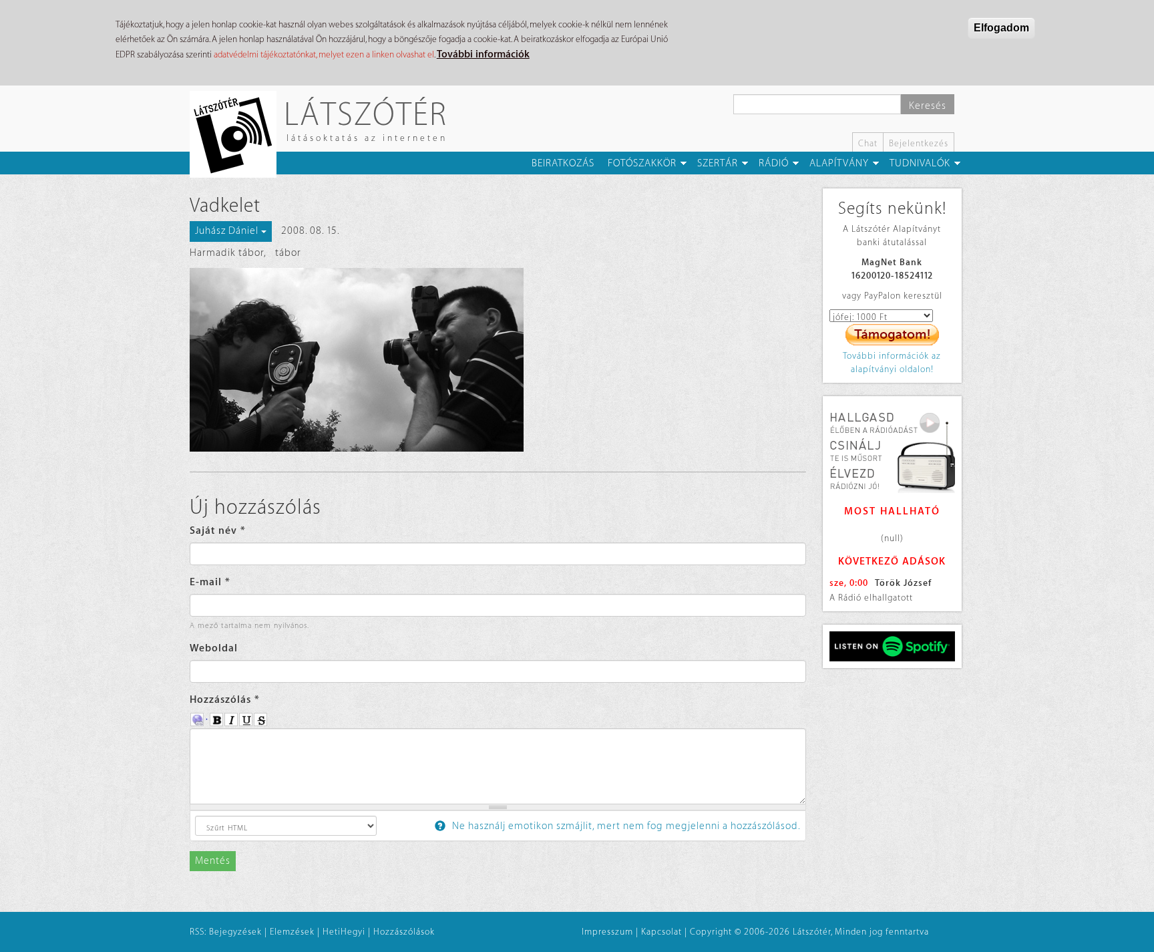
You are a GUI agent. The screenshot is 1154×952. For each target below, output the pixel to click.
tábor (288, 253)
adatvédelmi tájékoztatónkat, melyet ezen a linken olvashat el (324, 54)
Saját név (218, 530)
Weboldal (214, 648)
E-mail (210, 582)
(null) (892, 538)
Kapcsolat (661, 932)
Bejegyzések (235, 932)
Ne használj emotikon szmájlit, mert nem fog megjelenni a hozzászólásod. (625, 826)
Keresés (927, 106)
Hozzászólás (225, 699)
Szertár (717, 163)
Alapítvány (839, 163)
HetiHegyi (344, 932)
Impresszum (607, 932)
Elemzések (292, 932)
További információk (483, 54)
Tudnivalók (920, 163)
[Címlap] (238, 134)
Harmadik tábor (227, 253)
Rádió (774, 163)
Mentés (212, 860)
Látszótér (365, 113)
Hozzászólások (404, 932)
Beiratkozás (563, 163)
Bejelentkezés (918, 143)
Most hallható (892, 511)
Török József (903, 583)
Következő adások (892, 561)
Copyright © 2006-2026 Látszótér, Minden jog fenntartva (809, 932)
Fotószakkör (642, 163)
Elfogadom (1001, 27)
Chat (868, 143)
